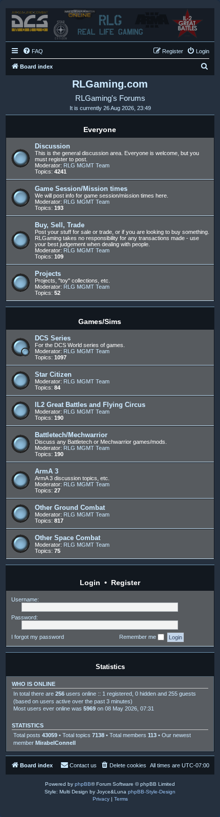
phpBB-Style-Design (151, 791)
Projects (48, 273)
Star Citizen (53, 374)
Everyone (99, 129)
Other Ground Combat (70, 507)
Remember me (138, 637)
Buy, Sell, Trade (59, 225)
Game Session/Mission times (81, 188)
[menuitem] (33, 51)
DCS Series (53, 338)
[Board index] (110, 22)
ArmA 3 (46, 471)
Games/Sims (99, 321)
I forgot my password (37, 637)
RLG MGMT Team (86, 165)
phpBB (83, 784)
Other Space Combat (67, 538)
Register (125, 582)
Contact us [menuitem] (83, 765)
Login (90, 582)
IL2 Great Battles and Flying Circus (90, 404)
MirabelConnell (55, 743)
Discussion (52, 146)
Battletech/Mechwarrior (71, 435)
